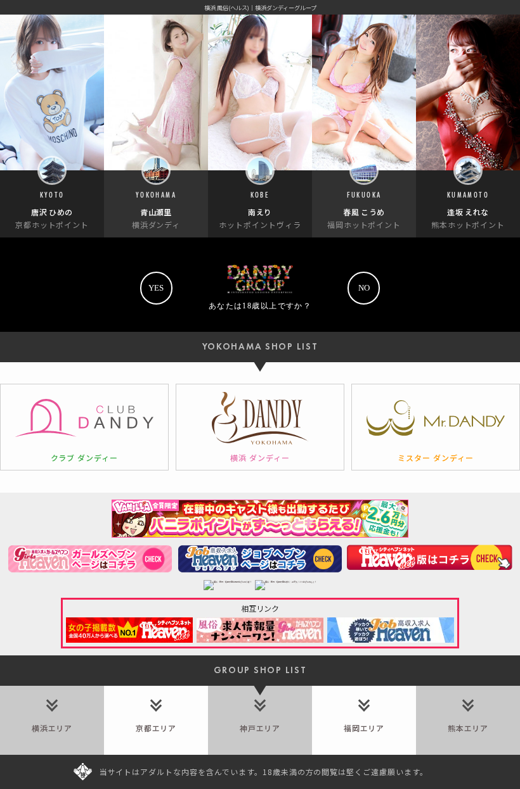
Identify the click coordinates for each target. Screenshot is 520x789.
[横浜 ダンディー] (260, 427)
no (364, 288)
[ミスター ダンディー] (435, 427)
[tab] (52, 720)
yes (156, 288)
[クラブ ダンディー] (84, 427)
